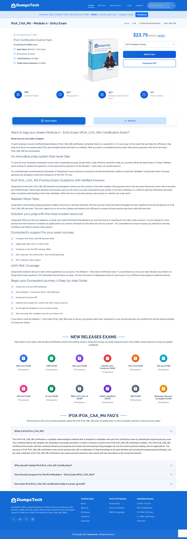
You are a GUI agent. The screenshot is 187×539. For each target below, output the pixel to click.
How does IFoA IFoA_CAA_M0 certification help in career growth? (49, 484)
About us (84, 508)
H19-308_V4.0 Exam (145, 512)
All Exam (102, 5)
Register (139, 5)
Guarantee (85, 521)
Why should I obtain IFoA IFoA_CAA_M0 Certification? (43, 465)
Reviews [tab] (132, 121)
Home (91, 5)
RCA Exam (141, 521)
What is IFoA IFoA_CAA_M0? (29, 431)
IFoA (134, 23)
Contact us (85, 516)
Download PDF (149, 63)
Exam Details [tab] (51, 121)
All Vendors (85, 512)
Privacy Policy (114, 503)
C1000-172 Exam (144, 503)
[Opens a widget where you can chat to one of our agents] (169, 524)
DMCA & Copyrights (117, 512)
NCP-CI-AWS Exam (144, 508)
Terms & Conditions (117, 508)
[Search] (172, 5)
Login (129, 5)
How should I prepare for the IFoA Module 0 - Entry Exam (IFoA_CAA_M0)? (54, 474)
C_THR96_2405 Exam (146, 516)
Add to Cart (149, 54)
